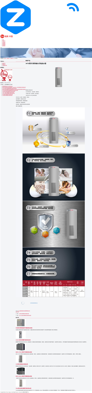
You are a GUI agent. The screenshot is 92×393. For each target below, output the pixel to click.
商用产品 (12, 58)
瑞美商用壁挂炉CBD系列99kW (7, 86)
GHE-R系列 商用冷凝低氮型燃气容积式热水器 (10, 90)
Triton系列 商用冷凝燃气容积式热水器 (8, 91)
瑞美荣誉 (3, 43)
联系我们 (3, 45)
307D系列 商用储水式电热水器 (7, 94)
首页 (3, 39)
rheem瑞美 (20, 310)
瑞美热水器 (23, 310)
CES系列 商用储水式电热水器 (7, 95)
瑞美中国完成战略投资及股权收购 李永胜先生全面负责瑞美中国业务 (13, 89)
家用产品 (3, 63)
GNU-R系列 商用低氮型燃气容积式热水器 (9, 88)
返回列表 (17, 311)
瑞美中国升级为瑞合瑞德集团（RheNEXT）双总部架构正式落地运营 (14, 87)
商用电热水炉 (27, 310)
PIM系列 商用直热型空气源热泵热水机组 (24, 327)
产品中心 (3, 41)
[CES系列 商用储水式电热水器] (21, 362)
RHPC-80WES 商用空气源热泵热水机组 (24, 376)
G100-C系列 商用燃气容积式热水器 (8, 92)
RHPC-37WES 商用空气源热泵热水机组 (24, 352)
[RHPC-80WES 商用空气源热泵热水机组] (21, 374)
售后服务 (3, 42)
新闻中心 (3, 40)
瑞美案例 (3, 44)
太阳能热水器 (4, 65)
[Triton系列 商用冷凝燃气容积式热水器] (21, 386)
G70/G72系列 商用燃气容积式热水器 (8, 93)
